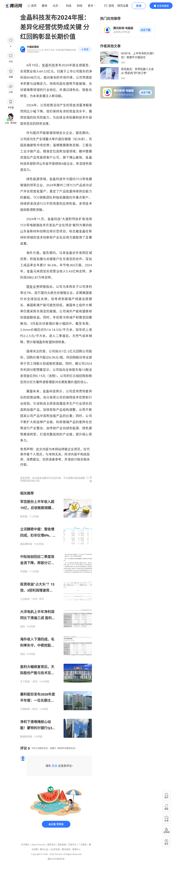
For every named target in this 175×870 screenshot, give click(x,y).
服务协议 (51, 844)
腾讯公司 (52, 859)
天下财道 (25, 681)
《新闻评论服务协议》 (66, 748)
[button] (145, 29)
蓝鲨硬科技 (26, 544)
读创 (22, 626)
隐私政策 (62, 844)
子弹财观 (25, 709)
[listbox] (56, 614)
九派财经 (25, 599)
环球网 (23, 571)
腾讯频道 (66, 849)
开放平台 (72, 844)
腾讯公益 (44, 849)
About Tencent (38, 844)
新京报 (23, 516)
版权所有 (60, 859)
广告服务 (83, 844)
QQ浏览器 (55, 849)
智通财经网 (26, 736)
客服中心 (76, 849)
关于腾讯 (25, 844)
